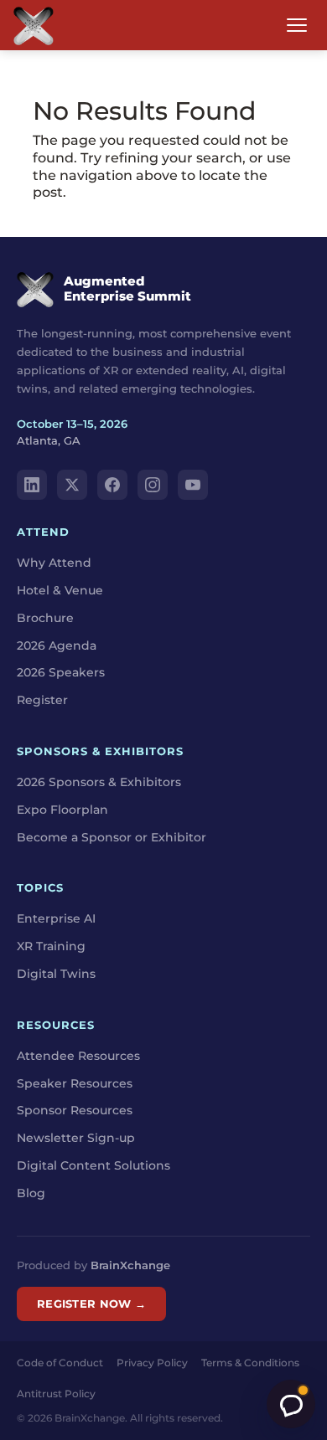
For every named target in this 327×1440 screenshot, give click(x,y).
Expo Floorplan (62, 809)
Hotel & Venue (60, 590)
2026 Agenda (56, 645)
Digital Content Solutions (93, 1165)
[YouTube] (193, 485)
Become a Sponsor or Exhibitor (111, 837)
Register (42, 699)
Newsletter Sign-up (76, 1137)
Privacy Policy (152, 1362)
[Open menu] (297, 25)
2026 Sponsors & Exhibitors (99, 781)
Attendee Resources (78, 1055)
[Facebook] (112, 485)
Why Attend (54, 562)
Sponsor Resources (74, 1110)
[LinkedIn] (32, 485)
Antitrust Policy (56, 1393)
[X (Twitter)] (72, 485)
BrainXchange (130, 1265)
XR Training (51, 946)
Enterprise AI (56, 918)
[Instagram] (153, 485)
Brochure (45, 617)
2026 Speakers (61, 672)
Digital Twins (56, 973)
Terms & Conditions (250, 1362)
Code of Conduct (60, 1362)
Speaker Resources (74, 1083)
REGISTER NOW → (91, 1303)
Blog (31, 1193)
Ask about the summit (291, 1404)
